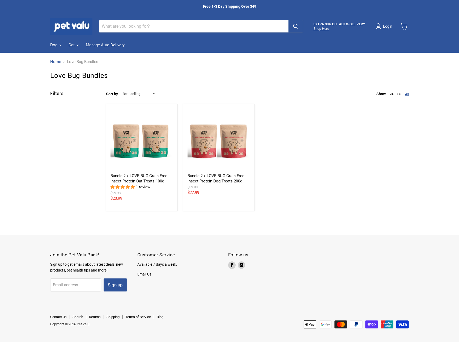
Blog (160, 317)
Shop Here (321, 29)
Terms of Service (138, 317)
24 (391, 94)
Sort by (112, 94)
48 (407, 94)
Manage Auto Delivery (105, 45)
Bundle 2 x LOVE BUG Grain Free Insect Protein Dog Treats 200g (216, 178)
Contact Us (58, 317)
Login (387, 26)
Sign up (115, 284)
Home (55, 62)
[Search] (295, 26)
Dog (54, 45)
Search (78, 317)
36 (399, 94)
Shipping (113, 317)
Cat (72, 45)
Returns (95, 317)
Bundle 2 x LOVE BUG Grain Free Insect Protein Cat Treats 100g (138, 178)
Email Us (144, 274)
